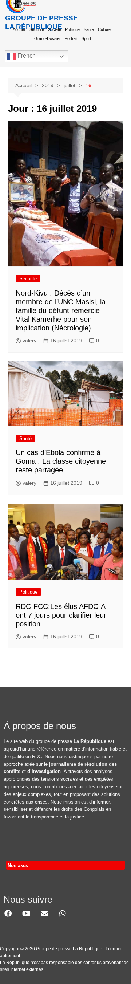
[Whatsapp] (62, 913)
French (26, 56)
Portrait (71, 38)
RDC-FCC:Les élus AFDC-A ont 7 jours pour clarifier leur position (61, 615)
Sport (86, 38)
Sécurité (36, 29)
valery (29, 340)
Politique (72, 29)
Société (54, 29)
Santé (89, 29)
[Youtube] (26, 913)
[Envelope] (44, 913)
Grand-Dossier (47, 38)
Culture (104, 29)
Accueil (19, 29)
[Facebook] (8, 913)
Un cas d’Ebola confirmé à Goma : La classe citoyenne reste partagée (61, 461)
